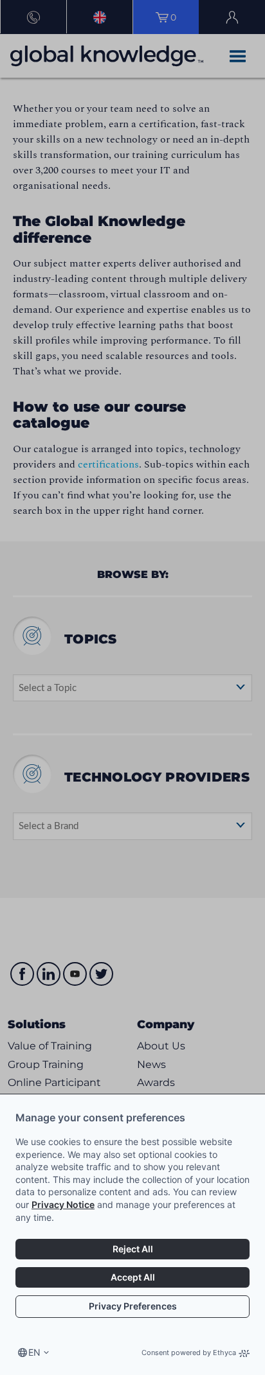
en (34, 1352)
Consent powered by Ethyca (189, 1352)
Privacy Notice (63, 1204)
